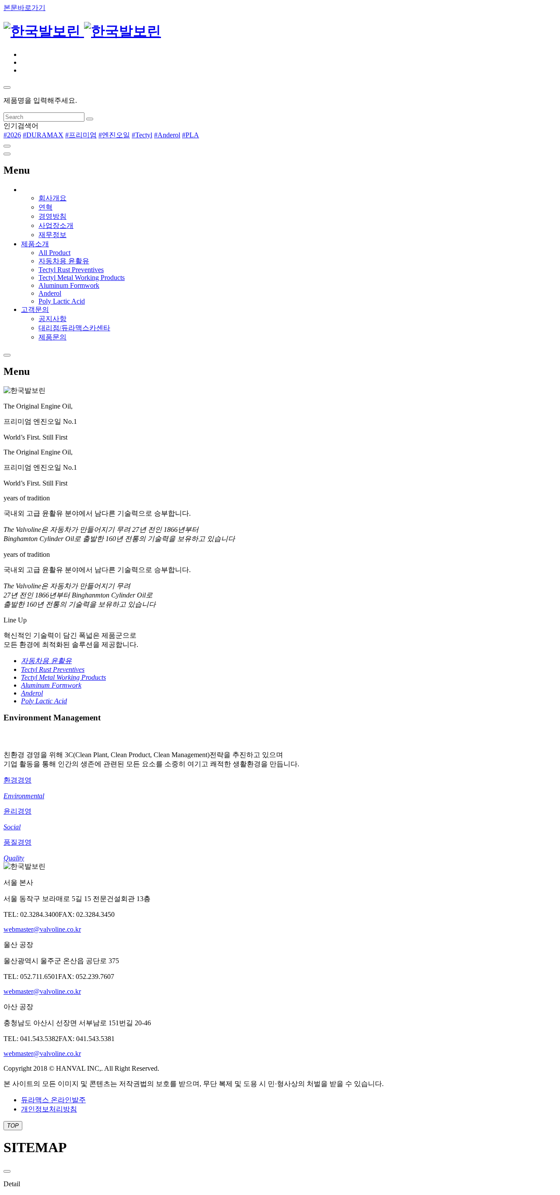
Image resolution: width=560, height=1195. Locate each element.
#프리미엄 (81, 135)
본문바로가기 (25, 7)
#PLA (190, 135)
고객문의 (35, 309)
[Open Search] (7, 87)
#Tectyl (142, 135)
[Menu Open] (7, 355)
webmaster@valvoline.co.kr (42, 929)
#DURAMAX (43, 135)
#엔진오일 (114, 135)
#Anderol (167, 135)
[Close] (7, 146)
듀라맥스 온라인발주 (53, 1100)
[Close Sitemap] (7, 1171)
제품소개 (35, 244)
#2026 (12, 135)
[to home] (82, 31)
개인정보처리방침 (49, 1109)
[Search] (89, 119)
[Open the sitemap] (7, 154)
